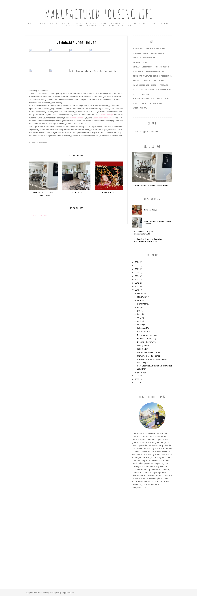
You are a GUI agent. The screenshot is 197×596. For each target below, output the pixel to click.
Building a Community (146, 338)
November (141, 297)
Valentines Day (140, 108)
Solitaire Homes (155, 103)
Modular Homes (140, 53)
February (141, 328)
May (139, 317)
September (142, 303)
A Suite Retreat (143, 331)
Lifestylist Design (105, 114)
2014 (137, 276)
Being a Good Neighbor (147, 335)
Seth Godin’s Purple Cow (103, 117)
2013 (137, 279)
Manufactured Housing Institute (148, 71)
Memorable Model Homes (148, 352)
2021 (137, 269)
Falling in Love (143, 345)
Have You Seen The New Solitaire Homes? (152, 185)
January (140, 372)
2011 (137, 286)
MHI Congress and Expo (143, 99)
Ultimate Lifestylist (142, 67)
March (140, 324)
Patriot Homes (76, 117)
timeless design (162, 67)
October (140, 300)
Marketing (138, 48)
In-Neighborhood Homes (144, 85)
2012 (137, 283)
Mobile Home (163, 99)
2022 (137, 265)
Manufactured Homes (156, 48)
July (138, 310)
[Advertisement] (142, 536)
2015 (137, 272)
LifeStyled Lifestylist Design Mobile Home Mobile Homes (159, 90)
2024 (137, 262)
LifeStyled (163, 85)
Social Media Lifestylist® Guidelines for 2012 (144, 232)
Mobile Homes (139, 103)
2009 (137, 375)
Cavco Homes (159, 80)
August (140, 307)
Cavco (147, 80)
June (139, 314)
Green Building (157, 53)
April (139, 321)
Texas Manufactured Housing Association (152, 76)
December (141, 293)
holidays (137, 80)
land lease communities (144, 58)
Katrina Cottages (141, 62)
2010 (137, 290)
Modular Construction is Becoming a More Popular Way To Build (148, 240)
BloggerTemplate (68, 593)
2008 (137, 379)
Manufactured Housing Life (99, 14)
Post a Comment (40, 215)
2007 (137, 382)
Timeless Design (150, 210)
